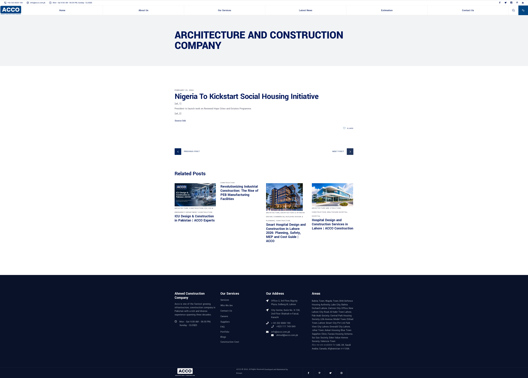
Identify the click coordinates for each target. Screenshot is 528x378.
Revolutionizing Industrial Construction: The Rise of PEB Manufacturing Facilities (239, 192)
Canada (323, 348)
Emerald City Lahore (340, 326)
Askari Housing (332, 330)
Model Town (339, 319)
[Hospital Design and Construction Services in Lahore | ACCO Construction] (333, 194)
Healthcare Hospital (337, 212)
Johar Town (318, 330)
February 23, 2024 (184, 90)
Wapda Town (331, 300)
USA (347, 348)
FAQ (222, 326)
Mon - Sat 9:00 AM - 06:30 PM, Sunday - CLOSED (72, 3)
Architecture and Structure (326, 208)
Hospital (316, 216)
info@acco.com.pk (37, 3)
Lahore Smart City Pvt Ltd (331, 322)
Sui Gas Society (320, 337)
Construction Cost (229, 341)
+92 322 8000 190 (15, 3)
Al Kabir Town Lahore (340, 311)
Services (224, 300)
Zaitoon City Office (338, 308)
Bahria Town (318, 300)
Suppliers (225, 321)
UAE (338, 344)
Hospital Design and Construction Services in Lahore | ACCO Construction (332, 224)
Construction (196, 208)
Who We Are (226, 305)
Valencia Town (328, 341)
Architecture (181, 208)
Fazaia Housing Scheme (340, 333)
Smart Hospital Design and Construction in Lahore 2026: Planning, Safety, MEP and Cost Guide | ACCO (286, 232)
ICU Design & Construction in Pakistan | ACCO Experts (195, 218)
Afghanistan (334, 348)
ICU (205, 208)
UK (342, 344)
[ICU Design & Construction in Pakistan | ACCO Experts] (195, 194)
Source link (180, 120)
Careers (224, 316)
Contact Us (226, 310)
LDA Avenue (326, 319)
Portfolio (224, 331)
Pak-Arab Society (320, 315)
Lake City (335, 304)
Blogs (223, 336)
